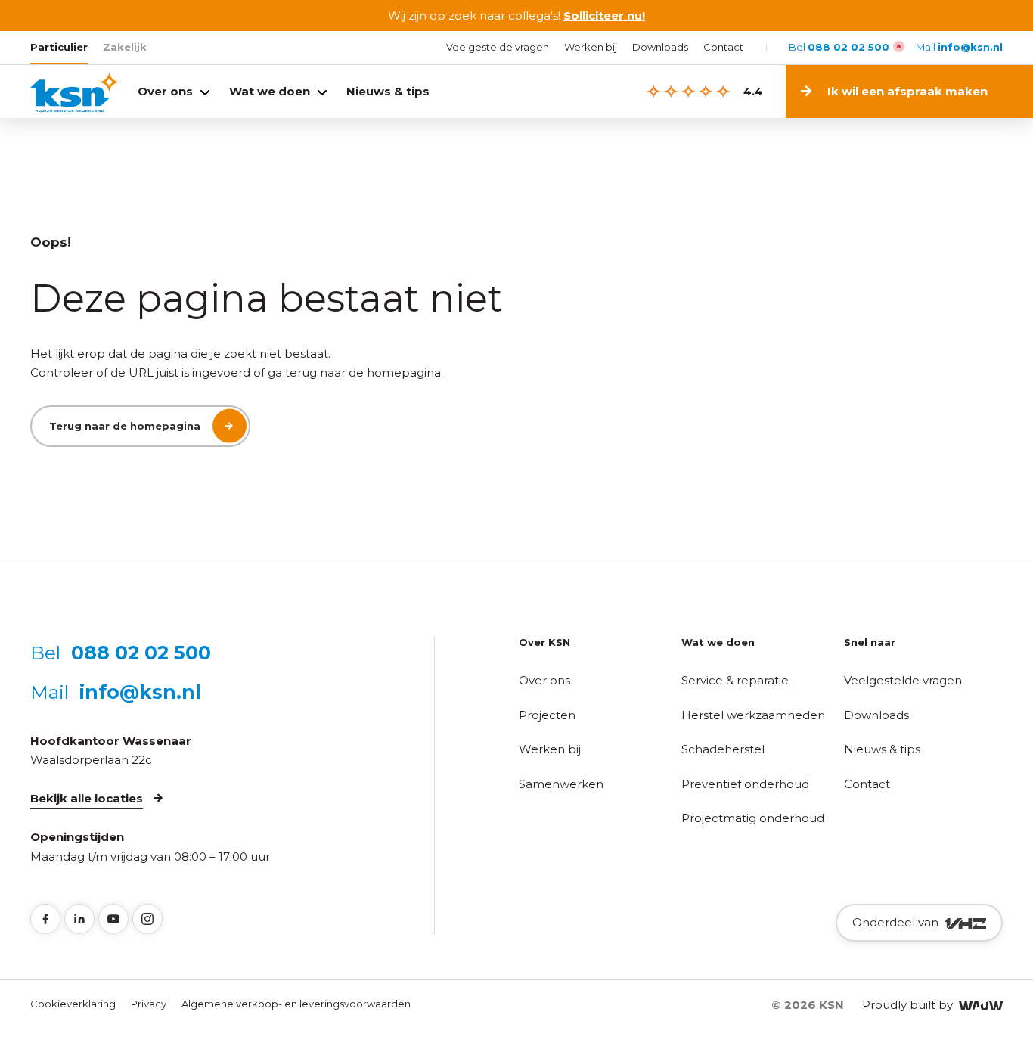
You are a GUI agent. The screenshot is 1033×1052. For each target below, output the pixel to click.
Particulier (59, 47)
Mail (959, 47)
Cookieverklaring (73, 1004)
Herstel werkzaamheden (753, 715)
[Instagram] (147, 919)
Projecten (547, 715)
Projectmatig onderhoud (752, 818)
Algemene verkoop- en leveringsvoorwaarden (296, 1004)
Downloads (660, 47)
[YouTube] (113, 919)
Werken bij (590, 47)
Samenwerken (561, 784)
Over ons (165, 91)
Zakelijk (125, 47)
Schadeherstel (723, 749)
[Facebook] (45, 919)
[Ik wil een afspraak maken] (1007, 91)
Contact (723, 47)
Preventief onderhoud (745, 784)
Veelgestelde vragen (497, 47)
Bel (839, 47)
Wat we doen (269, 91)
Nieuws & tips (388, 91)
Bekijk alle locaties (86, 798)
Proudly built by (910, 1005)
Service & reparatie (735, 680)
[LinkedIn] (79, 919)
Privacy (148, 1004)
